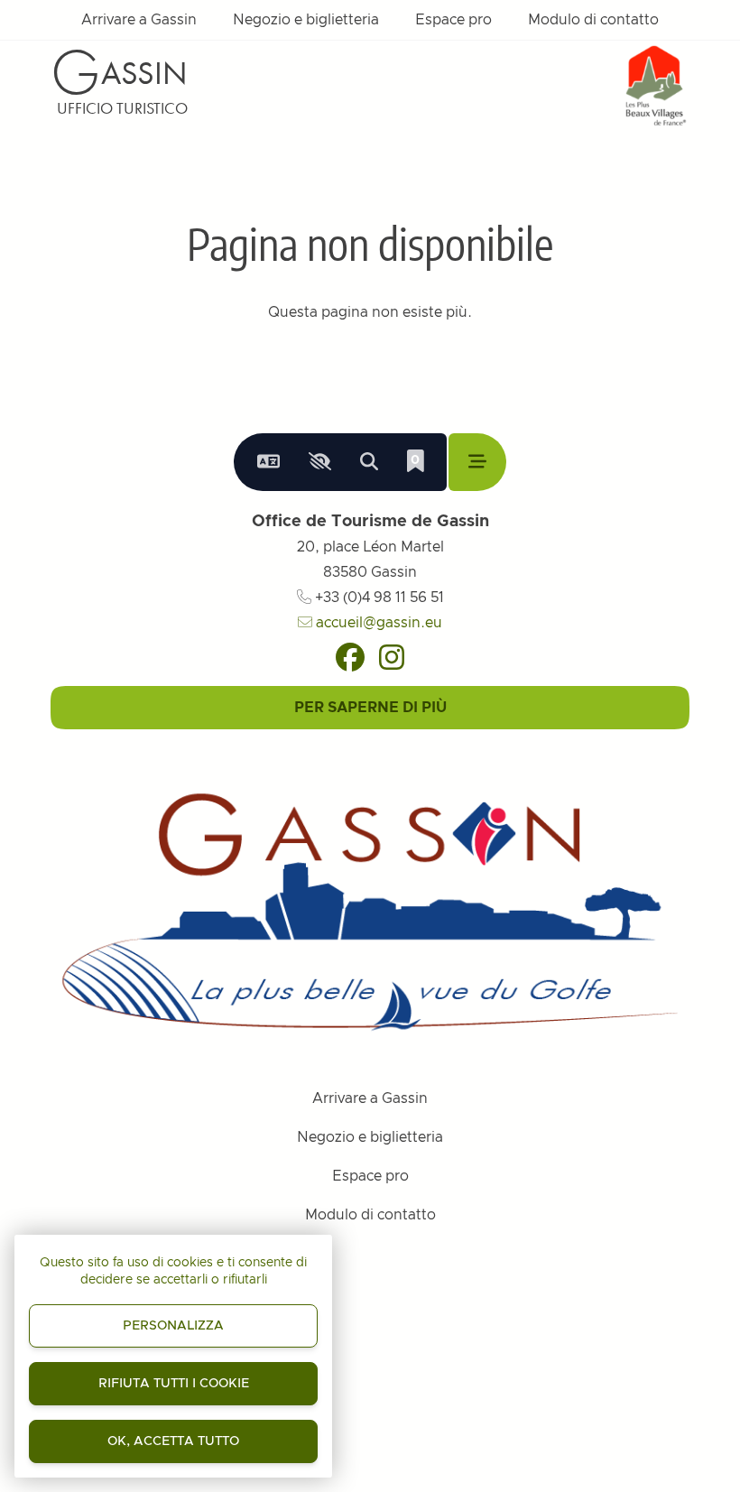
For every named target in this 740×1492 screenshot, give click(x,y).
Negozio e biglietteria (306, 20)
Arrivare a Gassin (139, 20)
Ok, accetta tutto (173, 1441)
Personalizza (173, 1326)
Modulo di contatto (593, 20)
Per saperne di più (370, 707)
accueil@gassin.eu (377, 623)
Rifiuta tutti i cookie (173, 1383)
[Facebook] (350, 657)
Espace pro (453, 20)
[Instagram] (392, 657)
